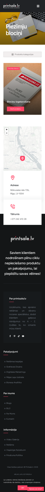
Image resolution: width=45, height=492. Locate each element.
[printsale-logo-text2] (11, 5)
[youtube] (23, 336)
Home (8, 19)
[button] (22, 158)
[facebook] (10, 336)
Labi (22, 488)
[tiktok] (19, 336)
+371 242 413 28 (18, 219)
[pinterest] (14, 336)
